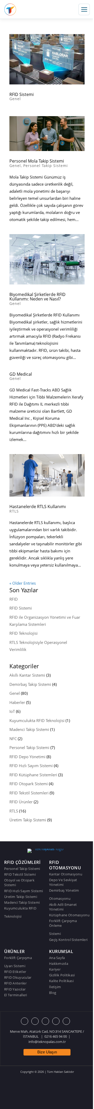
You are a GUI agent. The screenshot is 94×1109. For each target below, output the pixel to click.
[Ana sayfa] (10, 9)
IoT (12, 711)
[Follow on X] (35, 1021)
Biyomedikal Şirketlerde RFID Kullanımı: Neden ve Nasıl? (37, 297)
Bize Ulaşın (47, 1052)
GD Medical (20, 374)
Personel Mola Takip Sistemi (36, 161)
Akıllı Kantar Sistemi (27, 675)
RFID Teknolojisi (23, 633)
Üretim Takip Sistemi (27, 819)
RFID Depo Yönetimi (27, 756)
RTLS (14, 511)
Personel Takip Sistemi (45, 165)
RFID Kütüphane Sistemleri (33, 774)
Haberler (17, 702)
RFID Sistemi (21, 94)
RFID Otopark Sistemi (28, 783)
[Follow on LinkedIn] (66, 1021)
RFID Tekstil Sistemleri (29, 792)
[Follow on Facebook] (24, 1021)
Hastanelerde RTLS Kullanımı (37, 506)
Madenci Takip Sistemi (29, 729)
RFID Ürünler (21, 801)
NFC (13, 738)
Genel (15, 98)
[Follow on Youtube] (56, 1021)
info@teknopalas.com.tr (47, 1041)
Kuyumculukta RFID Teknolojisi (36, 720)
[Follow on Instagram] (45, 1021)
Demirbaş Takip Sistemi (30, 684)
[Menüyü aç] (84, 9)
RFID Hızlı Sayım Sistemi (31, 765)
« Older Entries (22, 583)
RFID (13, 599)
